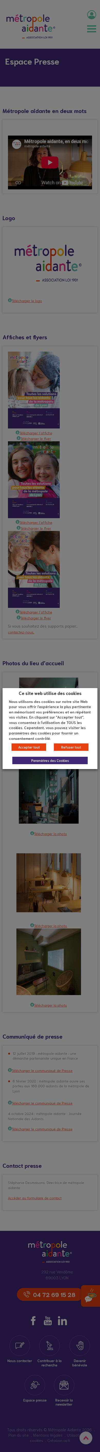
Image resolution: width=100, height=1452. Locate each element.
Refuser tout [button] (71, 747)
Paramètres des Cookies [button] (50, 760)
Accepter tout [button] (29, 747)
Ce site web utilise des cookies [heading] (50, 693)
